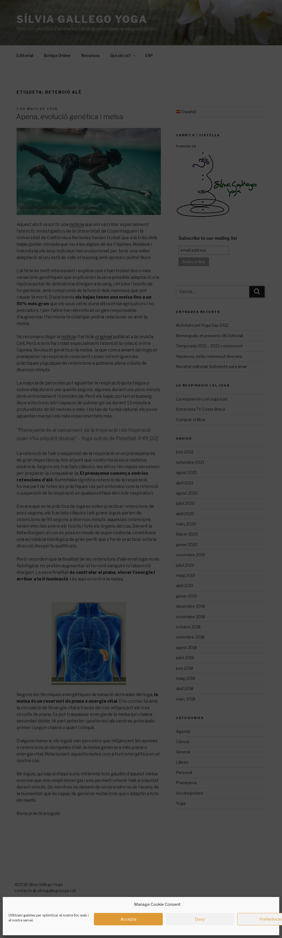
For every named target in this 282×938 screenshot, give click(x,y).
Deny (200, 919)
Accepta (128, 919)
